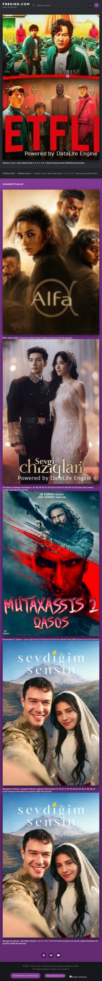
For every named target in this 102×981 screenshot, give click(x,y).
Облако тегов (24, 173)
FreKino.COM (8, 173)
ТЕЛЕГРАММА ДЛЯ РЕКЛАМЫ (25, 976)
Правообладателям (55, 976)
